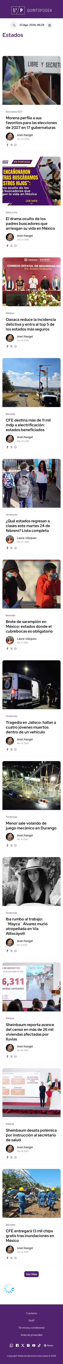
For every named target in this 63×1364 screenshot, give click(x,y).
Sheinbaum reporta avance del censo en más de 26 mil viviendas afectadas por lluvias (30, 1032)
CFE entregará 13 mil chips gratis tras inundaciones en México (30, 1236)
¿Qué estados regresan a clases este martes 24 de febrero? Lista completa (28, 525)
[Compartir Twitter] (11, 145)
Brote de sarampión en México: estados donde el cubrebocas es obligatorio (29, 626)
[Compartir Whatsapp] (15, 145)
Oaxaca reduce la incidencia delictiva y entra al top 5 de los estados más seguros (31, 324)
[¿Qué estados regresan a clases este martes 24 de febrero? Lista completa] (31, 483)
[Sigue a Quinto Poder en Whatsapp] (11, 1345)
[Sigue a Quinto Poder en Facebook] (17, 1345)
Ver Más (31, 1274)
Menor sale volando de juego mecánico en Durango (31, 825)
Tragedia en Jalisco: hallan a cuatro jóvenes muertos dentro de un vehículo (31, 727)
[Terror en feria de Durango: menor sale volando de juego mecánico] (31, 785)
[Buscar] (13, 25)
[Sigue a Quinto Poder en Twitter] (22, 1345)
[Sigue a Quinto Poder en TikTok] (39, 1345)
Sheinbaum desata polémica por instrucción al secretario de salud (31, 1135)
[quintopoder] (31, 10)
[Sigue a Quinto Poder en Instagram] (28, 1345)
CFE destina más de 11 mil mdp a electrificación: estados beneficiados (28, 425)
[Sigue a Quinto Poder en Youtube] (33, 1345)
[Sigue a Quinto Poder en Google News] (48, 1345)
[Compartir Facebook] (7, 145)
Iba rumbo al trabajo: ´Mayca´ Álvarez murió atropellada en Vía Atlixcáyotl (27, 926)
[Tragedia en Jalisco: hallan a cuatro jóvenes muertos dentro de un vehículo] (31, 684)
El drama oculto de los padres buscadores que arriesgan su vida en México (30, 223)
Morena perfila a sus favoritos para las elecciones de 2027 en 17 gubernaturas (31, 123)
